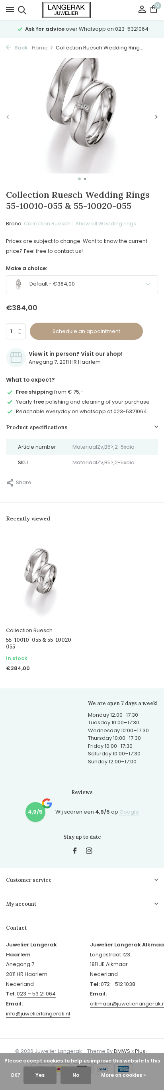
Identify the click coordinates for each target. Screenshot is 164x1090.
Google (129, 812)
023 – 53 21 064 (36, 993)
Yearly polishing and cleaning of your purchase (83, 402)
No (75, 1075)
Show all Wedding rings (106, 223)
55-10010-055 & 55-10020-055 (40, 643)
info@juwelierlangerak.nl (38, 1013)
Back (20, 47)
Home (40, 47)
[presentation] (8, 117)
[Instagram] (89, 851)
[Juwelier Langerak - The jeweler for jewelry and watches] (82, 10)
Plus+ (142, 1051)
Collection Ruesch (47, 223)
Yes (40, 1075)
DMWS (122, 1051)
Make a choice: (26, 268)
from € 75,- (49, 392)
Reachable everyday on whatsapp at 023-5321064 (81, 411)
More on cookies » (123, 1075)
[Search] (21, 10)
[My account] (142, 10)
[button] (79, 178)
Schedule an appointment (86, 331)
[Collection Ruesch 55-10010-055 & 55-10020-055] (41, 579)
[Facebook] (75, 851)
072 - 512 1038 (118, 984)
